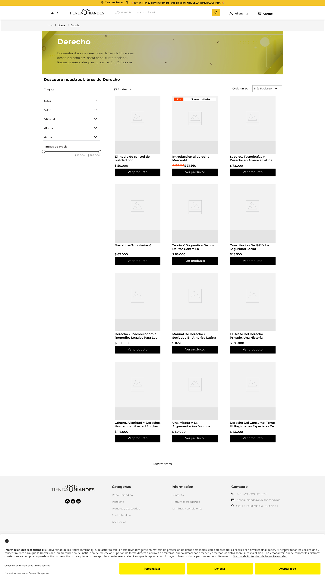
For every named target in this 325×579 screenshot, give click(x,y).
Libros (61, 25)
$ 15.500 (79, 155)
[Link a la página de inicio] (49, 25)
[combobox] (166, 12)
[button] (71, 101)
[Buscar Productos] (216, 12)
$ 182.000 (93, 155)
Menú (54, 13)
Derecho (75, 25)
